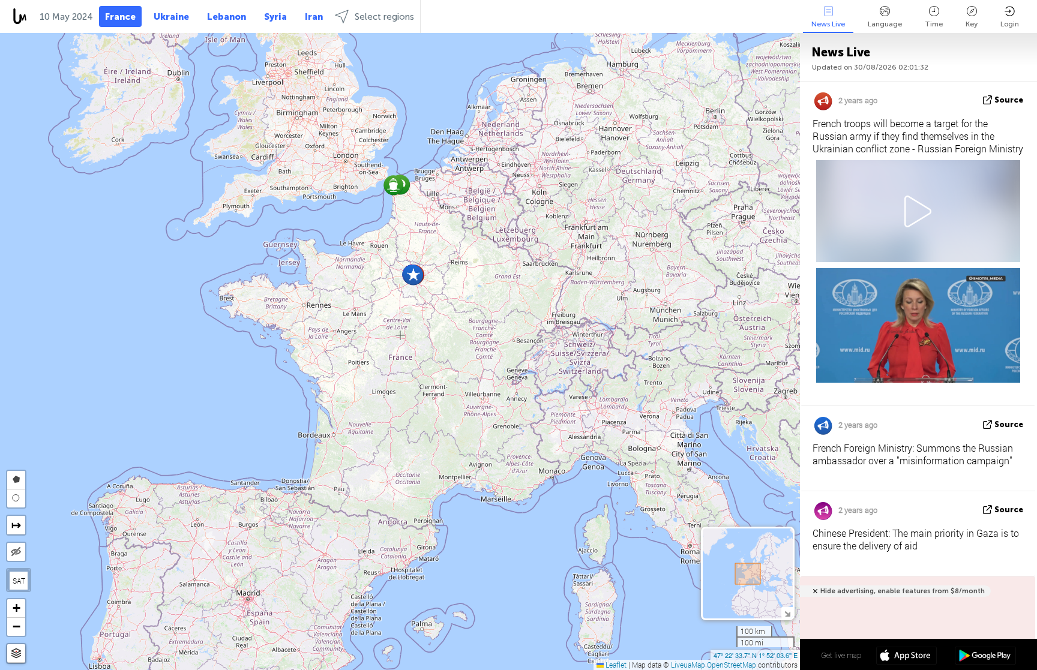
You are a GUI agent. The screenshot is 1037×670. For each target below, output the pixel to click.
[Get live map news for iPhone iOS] (906, 657)
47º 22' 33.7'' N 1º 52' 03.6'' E (756, 655)
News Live (828, 24)
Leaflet (615, 664)
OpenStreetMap (731, 664)
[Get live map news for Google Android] (985, 657)
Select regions (384, 16)
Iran (314, 16)
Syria (275, 16)
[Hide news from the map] (16, 552)
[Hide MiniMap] (787, 612)
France (120, 16)
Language (885, 24)
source (1008, 99)
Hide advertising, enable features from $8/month (902, 591)
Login (1009, 24)
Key (972, 24)
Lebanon (226, 16)
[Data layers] (16, 653)
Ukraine (171, 16)
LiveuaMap (688, 664)
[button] (393, 185)
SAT (19, 580)
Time (934, 24)
